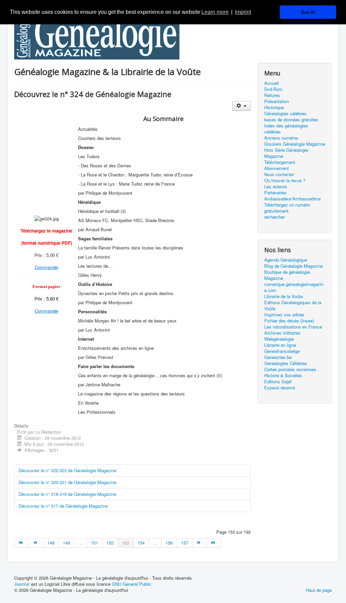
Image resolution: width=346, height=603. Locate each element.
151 (94, 542)
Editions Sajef (278, 382)
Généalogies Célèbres (285, 363)
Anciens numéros (281, 138)
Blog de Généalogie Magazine (293, 266)
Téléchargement (279, 162)
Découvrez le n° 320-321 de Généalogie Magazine (67, 482)
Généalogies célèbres (285, 114)
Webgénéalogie (279, 339)
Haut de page (319, 590)
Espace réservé (279, 388)
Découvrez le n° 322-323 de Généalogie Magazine (67, 470)
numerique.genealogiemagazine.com (293, 287)
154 (141, 542)
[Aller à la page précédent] (36, 543)
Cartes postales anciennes (290, 369)
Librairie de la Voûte (283, 296)
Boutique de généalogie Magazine (287, 275)
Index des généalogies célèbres (286, 129)
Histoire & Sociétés (283, 375)
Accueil (271, 83)
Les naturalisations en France (293, 327)
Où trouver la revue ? (284, 180)
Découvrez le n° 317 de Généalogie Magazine (63, 506)
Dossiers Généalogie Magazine (294, 144)
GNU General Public (131, 584)
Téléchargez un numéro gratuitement (287, 208)
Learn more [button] (215, 12)
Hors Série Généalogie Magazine (286, 153)
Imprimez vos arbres (284, 315)
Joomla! (22, 584)
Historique (274, 107)
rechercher (274, 217)
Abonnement (276, 168)
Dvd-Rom (273, 89)
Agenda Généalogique (285, 260)
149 (66, 542)
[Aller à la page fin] (214, 543)
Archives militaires (282, 333)
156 (169, 542)
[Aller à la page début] (21, 543)
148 (50, 542)
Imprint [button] (243, 12)
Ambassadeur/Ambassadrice (292, 199)
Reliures (272, 95)
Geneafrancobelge (282, 351)
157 (184, 542)
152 (110, 542)
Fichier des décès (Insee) (289, 321)
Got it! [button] (308, 12)
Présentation (276, 101)
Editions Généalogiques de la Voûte (292, 305)
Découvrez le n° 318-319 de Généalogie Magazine (67, 494)
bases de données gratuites (291, 120)
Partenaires (275, 193)
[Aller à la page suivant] (200, 543)
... (80, 542)
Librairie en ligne (280, 345)
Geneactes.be (278, 357)
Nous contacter (279, 174)
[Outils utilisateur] (241, 106)
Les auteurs (275, 187)
